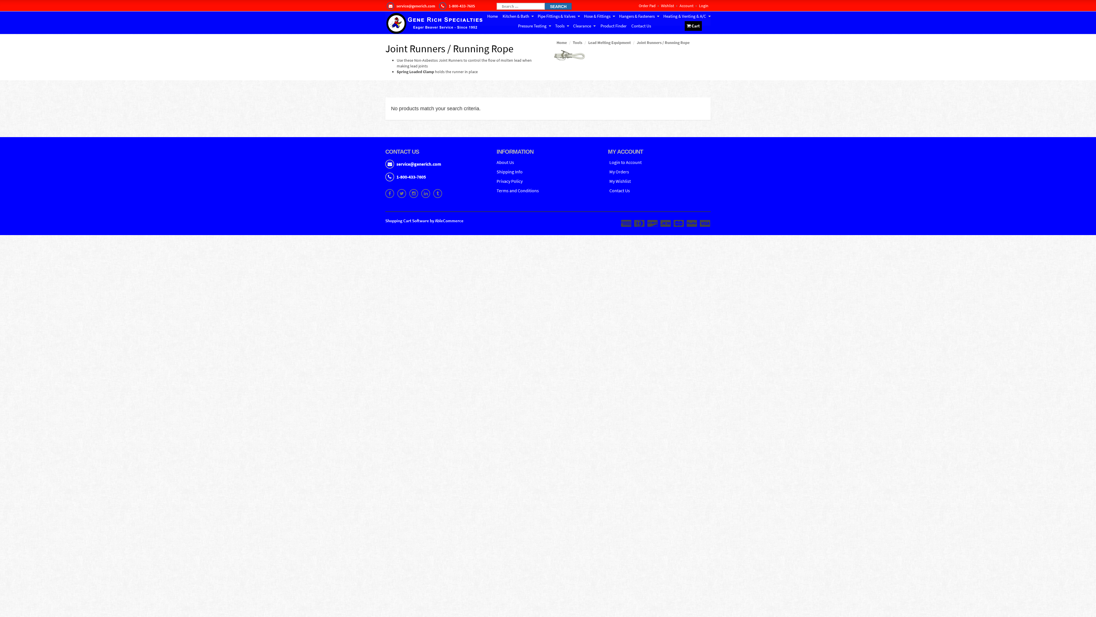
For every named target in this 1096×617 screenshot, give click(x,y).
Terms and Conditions (518, 190)
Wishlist (667, 5)
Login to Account (625, 162)
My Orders (619, 172)
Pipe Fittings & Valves (556, 16)
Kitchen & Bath (516, 16)
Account (687, 5)
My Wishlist (620, 181)
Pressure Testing (532, 26)
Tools (560, 26)
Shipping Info (510, 172)
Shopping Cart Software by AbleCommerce (424, 220)
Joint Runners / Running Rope (663, 42)
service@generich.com (418, 164)
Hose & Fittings (597, 16)
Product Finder (613, 26)
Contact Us (641, 26)
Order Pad (647, 5)
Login (703, 5)
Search (558, 6)
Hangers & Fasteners (637, 16)
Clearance (582, 26)
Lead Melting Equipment (609, 42)
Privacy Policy (510, 181)
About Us (505, 162)
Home (492, 16)
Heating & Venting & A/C (684, 16)
